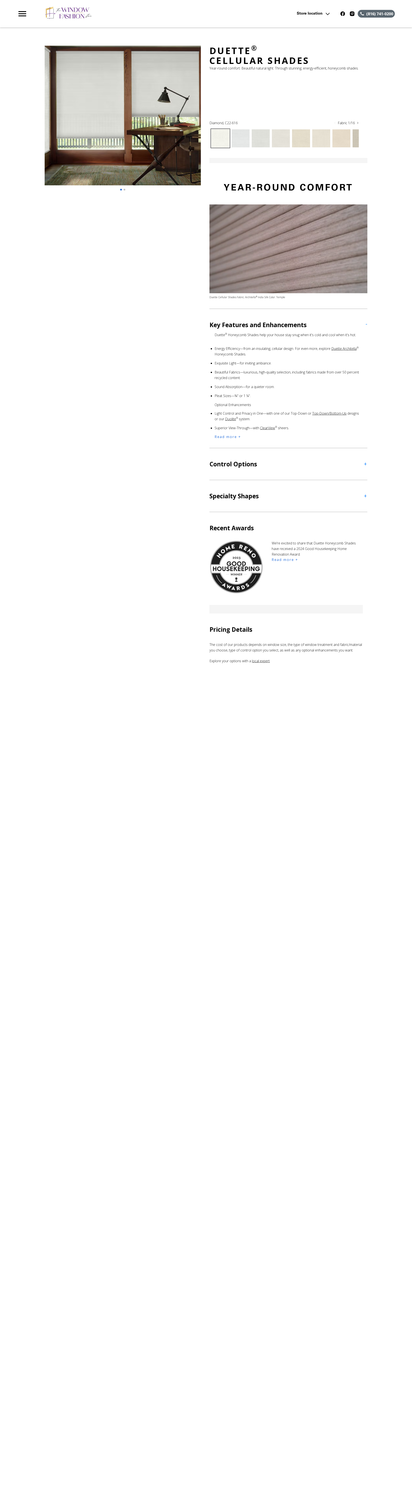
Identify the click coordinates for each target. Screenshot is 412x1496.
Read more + (228, 436)
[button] (22, 14)
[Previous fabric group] (335, 123)
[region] (123, 120)
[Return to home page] (106, 14)
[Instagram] (352, 14)
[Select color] (220, 138)
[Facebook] (343, 14)
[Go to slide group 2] (124, 189)
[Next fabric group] (358, 123)
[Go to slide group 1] (121, 189)
